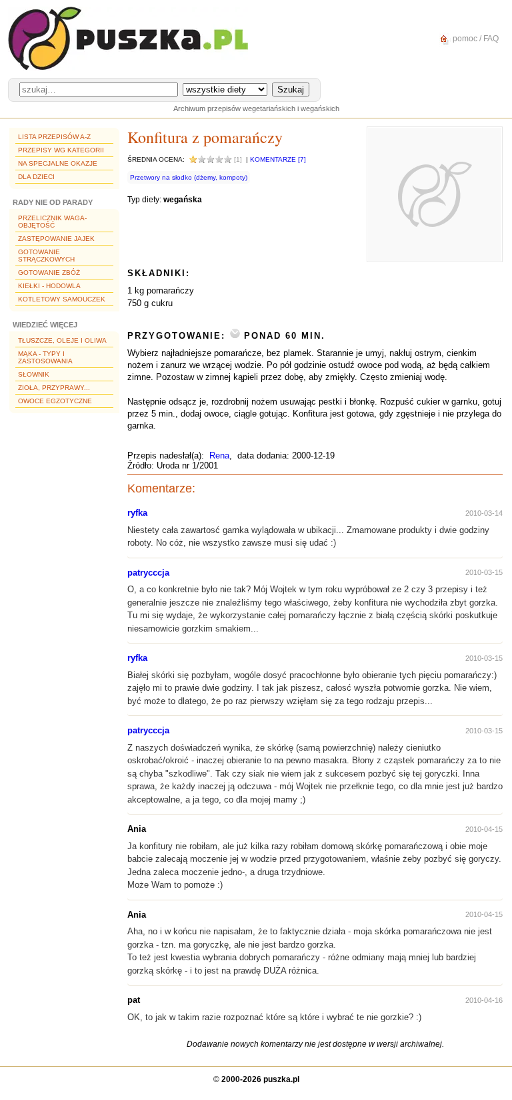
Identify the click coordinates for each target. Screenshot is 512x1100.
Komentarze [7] (278, 159)
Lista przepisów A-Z (54, 136)
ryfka (137, 513)
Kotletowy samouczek (61, 299)
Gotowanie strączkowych (46, 255)
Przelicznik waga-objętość (52, 221)
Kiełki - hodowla (49, 285)
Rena (219, 455)
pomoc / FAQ (475, 38)
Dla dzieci (36, 176)
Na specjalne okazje (57, 163)
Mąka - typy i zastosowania (45, 357)
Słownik (33, 374)
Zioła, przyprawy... (54, 387)
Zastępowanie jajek (56, 238)
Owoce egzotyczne (55, 401)
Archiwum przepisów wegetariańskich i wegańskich (256, 108)
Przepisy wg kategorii (61, 150)
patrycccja (148, 573)
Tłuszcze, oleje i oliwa (62, 340)
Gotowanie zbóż (49, 272)
